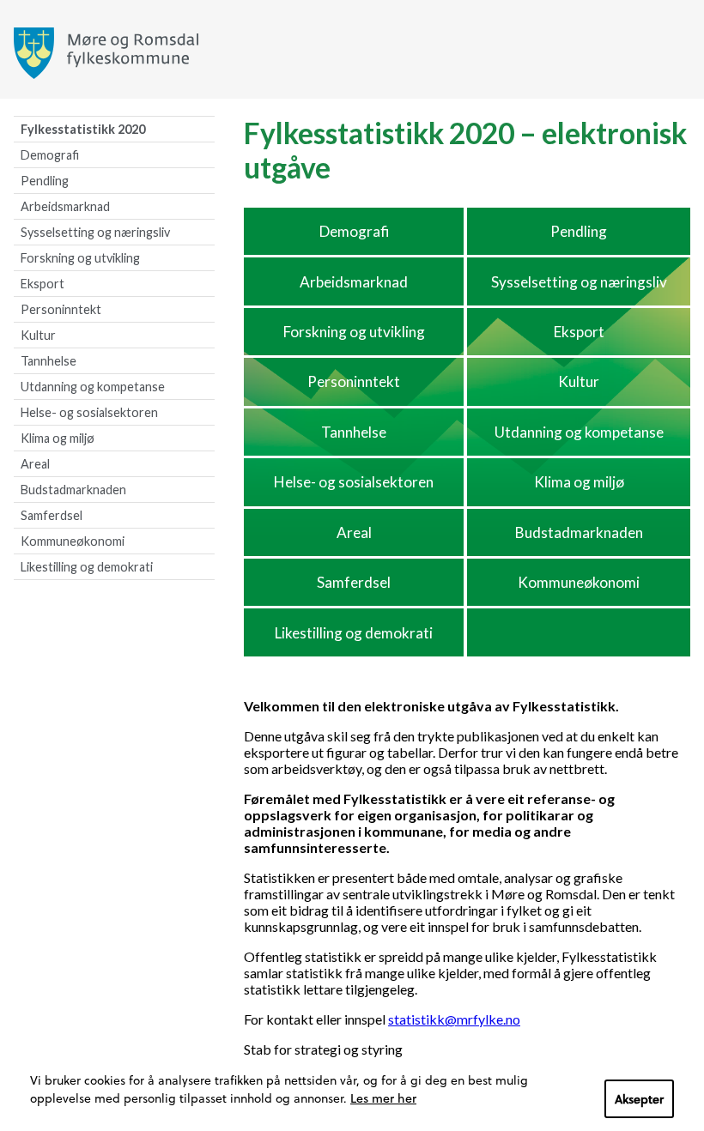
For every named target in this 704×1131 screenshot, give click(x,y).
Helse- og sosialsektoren (89, 412)
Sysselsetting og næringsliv (95, 232)
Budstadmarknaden (73, 489)
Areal (35, 464)
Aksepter (639, 1099)
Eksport (42, 283)
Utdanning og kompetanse (93, 386)
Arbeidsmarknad (65, 206)
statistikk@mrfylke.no (454, 1019)
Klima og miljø (57, 438)
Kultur (38, 335)
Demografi (50, 155)
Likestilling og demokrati (87, 566)
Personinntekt (61, 309)
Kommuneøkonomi (72, 541)
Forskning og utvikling (80, 258)
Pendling (45, 180)
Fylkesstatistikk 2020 (83, 129)
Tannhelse (48, 361)
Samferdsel (51, 515)
